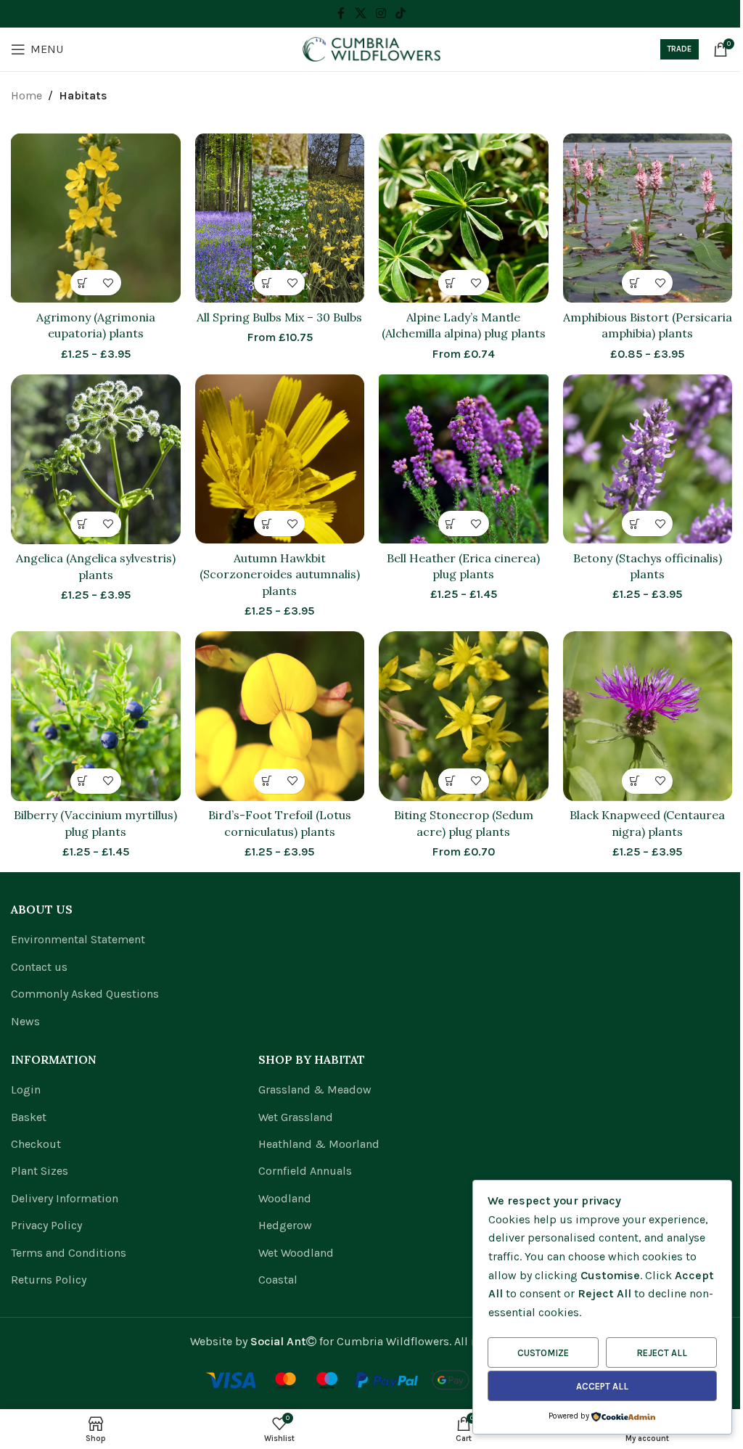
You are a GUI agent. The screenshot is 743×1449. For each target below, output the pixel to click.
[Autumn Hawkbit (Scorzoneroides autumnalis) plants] (280, 459)
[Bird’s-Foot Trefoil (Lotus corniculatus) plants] (280, 716)
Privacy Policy (46, 1225)
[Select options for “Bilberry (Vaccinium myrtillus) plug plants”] (83, 781)
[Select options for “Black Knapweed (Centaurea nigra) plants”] (634, 781)
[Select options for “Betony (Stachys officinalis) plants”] (634, 523)
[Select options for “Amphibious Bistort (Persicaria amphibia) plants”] (634, 282)
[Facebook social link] (341, 13)
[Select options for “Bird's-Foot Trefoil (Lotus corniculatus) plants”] (266, 781)
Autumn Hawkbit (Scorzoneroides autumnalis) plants (280, 574)
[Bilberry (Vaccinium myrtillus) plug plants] (96, 716)
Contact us (39, 967)
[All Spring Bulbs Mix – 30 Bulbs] (280, 218)
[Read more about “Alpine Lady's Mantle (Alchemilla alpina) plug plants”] (451, 282)
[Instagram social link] (380, 13)
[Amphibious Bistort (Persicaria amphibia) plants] (648, 218)
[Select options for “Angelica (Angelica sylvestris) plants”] (83, 524)
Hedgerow (285, 1225)
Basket (28, 1117)
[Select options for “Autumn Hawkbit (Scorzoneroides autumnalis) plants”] (266, 523)
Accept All (602, 1386)
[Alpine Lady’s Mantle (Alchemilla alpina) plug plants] (464, 218)
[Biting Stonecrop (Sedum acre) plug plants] (464, 716)
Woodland (284, 1198)
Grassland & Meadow (315, 1089)
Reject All (661, 1352)
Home (26, 95)
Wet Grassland (295, 1117)
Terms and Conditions (68, 1253)
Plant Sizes (39, 1171)
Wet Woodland (296, 1253)
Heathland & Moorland (318, 1144)
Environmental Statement (78, 939)
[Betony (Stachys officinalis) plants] (648, 459)
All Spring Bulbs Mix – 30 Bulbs (279, 317)
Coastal (277, 1279)
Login (26, 1089)
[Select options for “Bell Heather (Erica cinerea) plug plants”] (451, 523)
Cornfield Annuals (305, 1171)
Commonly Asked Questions (85, 994)
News (25, 1021)
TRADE (679, 49)
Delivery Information (64, 1198)
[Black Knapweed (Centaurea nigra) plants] (648, 716)
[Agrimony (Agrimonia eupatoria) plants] (96, 218)
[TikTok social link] (401, 13)
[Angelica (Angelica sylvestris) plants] (96, 459)
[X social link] (360, 13)
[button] (266, 282)
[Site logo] (371, 48)
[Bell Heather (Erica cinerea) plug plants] (464, 459)
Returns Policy (48, 1279)
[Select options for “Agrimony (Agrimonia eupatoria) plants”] (83, 282)
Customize (543, 1352)
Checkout (36, 1144)
